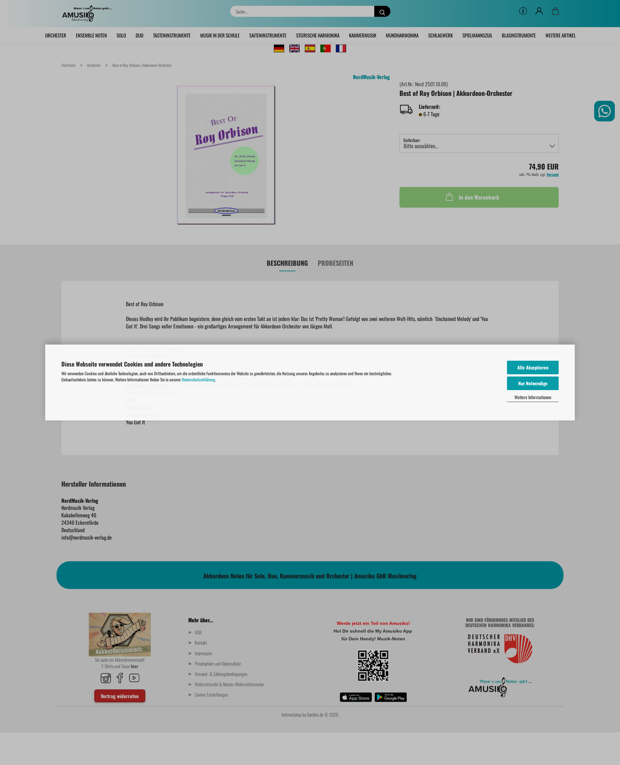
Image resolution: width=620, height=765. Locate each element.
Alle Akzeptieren (532, 367)
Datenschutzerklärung (198, 379)
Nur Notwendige (533, 383)
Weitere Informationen (532, 397)
